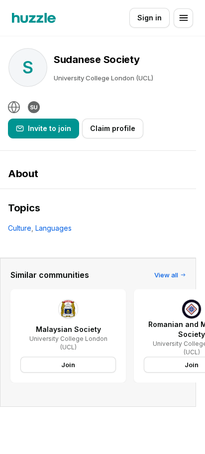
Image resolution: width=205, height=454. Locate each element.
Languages (53, 228)
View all (166, 275)
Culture (19, 228)
